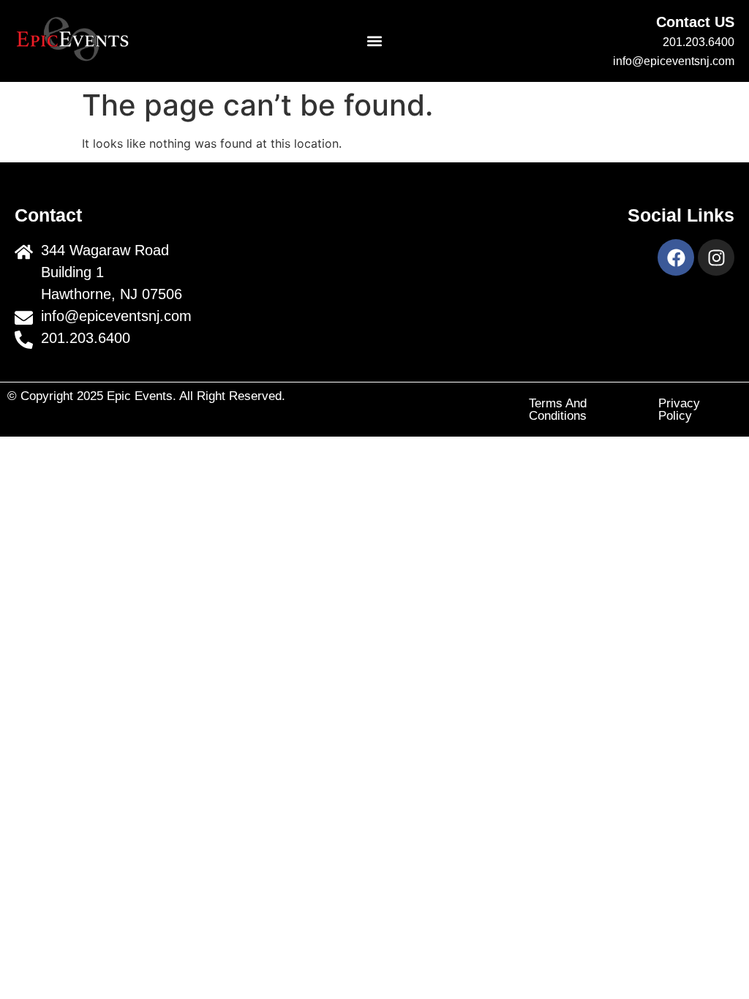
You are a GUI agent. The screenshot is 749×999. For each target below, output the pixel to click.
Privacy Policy (679, 409)
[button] (375, 41)
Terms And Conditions (558, 409)
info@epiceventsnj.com (673, 61)
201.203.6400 (698, 42)
